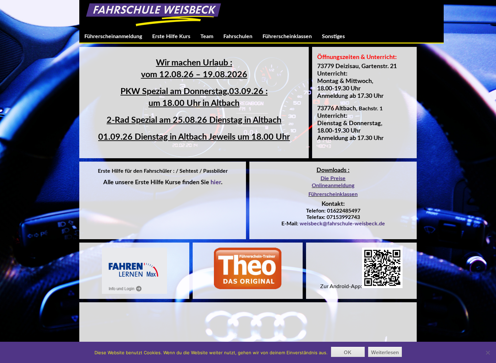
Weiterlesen (385, 352)
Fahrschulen (237, 36)
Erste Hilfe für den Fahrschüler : (137, 171)
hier (216, 182)
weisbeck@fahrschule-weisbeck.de (342, 223)
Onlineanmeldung (333, 185)
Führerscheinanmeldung (113, 36)
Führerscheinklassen (287, 36)
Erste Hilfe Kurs (171, 36)
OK (348, 352)
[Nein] (487, 352)
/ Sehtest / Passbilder (202, 171)
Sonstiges (333, 36)
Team (206, 36)
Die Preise (333, 178)
